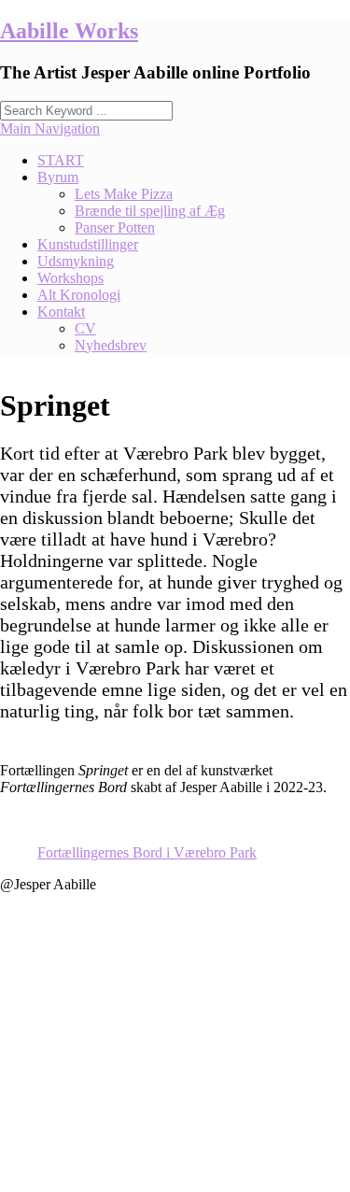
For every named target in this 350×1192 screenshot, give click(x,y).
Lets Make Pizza (124, 194)
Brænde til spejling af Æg (150, 211)
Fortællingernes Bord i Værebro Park (147, 852)
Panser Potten (115, 227)
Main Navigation (50, 128)
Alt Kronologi (78, 295)
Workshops (70, 278)
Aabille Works (69, 31)
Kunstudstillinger (87, 244)
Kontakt (61, 311)
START (60, 160)
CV (85, 328)
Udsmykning (75, 261)
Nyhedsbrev (111, 345)
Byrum (57, 177)
